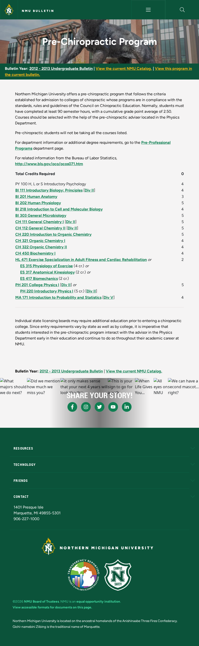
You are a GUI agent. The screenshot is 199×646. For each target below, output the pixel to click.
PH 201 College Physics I (37, 285)
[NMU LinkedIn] (127, 407)
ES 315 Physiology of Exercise (46, 266)
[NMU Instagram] (86, 407)
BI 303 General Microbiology (40, 215)
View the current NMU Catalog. (124, 68)
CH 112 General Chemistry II (40, 228)
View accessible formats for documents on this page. (52, 607)
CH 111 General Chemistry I (39, 221)
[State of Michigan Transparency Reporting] (84, 575)
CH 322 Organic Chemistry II (41, 247)
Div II (89, 190)
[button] (182, 9)
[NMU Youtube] (113, 407)
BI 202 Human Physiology (38, 203)
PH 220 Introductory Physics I (46, 291)
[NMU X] (99, 407)
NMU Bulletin (38, 11)
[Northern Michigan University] (9, 9)
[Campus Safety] (117, 575)
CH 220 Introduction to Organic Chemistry (53, 234)
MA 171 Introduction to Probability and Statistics (58, 297)
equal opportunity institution (98, 601)
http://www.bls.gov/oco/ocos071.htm (49, 164)
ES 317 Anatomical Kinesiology (47, 272)
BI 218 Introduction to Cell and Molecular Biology (59, 209)
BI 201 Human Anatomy (36, 196)
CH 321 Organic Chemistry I (40, 240)
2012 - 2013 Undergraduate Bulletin (61, 68)
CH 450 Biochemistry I (35, 253)
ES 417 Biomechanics (39, 278)
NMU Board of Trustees (41, 601)
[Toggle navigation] (148, 9)
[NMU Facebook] (72, 407)
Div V (108, 297)
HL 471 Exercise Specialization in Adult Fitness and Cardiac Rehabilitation (81, 259)
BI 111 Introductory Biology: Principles (49, 190)
